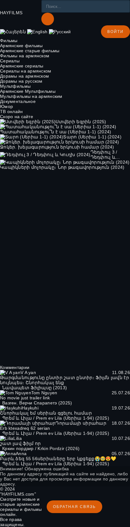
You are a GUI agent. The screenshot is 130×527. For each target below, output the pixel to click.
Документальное (18, 101)
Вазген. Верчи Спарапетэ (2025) (37, 402)
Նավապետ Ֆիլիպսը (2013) (34, 387)
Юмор (6, 106)
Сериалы (10, 60)
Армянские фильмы (21, 45)
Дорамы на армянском (24, 76)
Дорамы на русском (21, 81)
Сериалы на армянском (25, 70)
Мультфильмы (15, 86)
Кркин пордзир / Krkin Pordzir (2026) (41, 448)
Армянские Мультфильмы (28, 91)
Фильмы (9, 40)
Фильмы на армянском (24, 55)
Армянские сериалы (22, 65)
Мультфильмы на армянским (31, 96)
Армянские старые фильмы (29, 50)
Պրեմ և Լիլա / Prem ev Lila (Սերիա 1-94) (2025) (55, 418)
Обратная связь (74, 507)
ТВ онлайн (11, 111)
